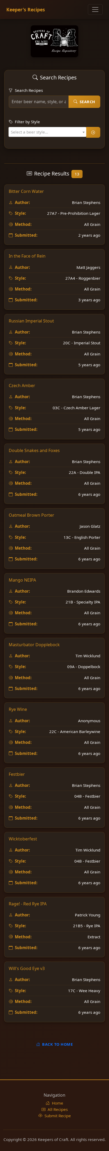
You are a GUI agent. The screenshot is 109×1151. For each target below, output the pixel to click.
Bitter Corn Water (26, 191)
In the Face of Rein (27, 256)
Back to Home (57, 1044)
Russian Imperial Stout (31, 321)
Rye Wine (18, 709)
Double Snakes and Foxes (34, 450)
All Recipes (58, 1109)
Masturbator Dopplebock (34, 645)
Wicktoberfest (23, 839)
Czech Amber (22, 385)
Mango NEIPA (22, 580)
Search (87, 101)
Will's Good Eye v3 (27, 968)
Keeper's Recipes (25, 9)
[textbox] (31, 132)
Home (57, 1103)
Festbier (17, 774)
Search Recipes (29, 90)
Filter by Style (27, 121)
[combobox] (47, 132)
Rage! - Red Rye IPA (28, 904)
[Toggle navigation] (95, 9)
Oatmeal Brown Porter (31, 515)
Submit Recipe (57, 1115)
